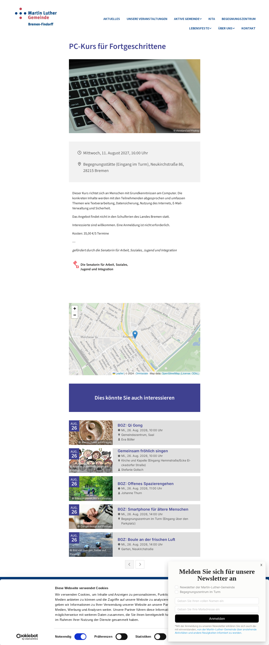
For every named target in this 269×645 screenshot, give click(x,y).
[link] (188, 19)
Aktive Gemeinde (186, 19)
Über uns (225, 28)
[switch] (122, 636)
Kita (211, 19)
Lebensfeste (199, 28)
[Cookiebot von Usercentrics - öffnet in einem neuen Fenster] (27, 637)
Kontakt (248, 28)
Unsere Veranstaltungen (147, 19)
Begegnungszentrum (239, 19)
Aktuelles (111, 19)
